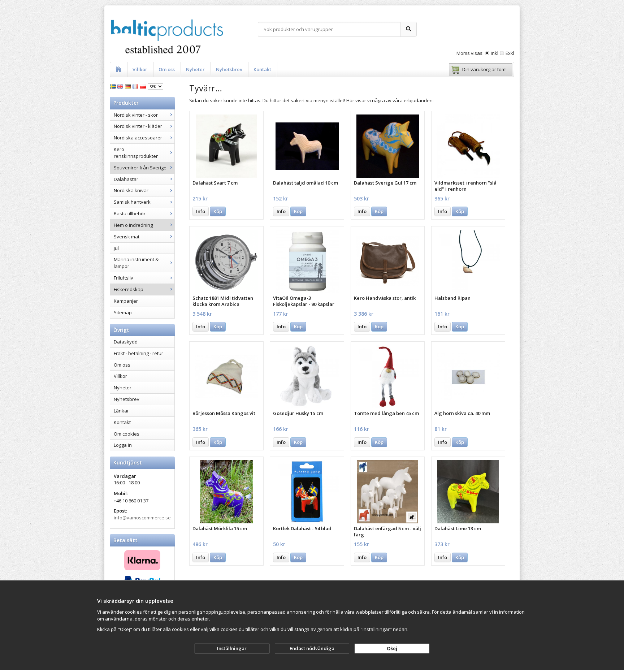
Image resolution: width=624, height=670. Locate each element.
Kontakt (262, 69)
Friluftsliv (123, 278)
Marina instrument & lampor (136, 262)
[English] (121, 86)
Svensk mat (126, 236)
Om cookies (126, 434)
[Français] (136, 86)
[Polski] (144, 86)
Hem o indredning (133, 225)
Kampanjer (126, 301)
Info (200, 211)
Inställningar (232, 648)
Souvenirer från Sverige (140, 167)
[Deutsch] (129, 86)
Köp (217, 211)
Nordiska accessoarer (138, 137)
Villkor (140, 69)
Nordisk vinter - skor (136, 115)
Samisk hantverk (132, 202)
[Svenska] (113, 86)
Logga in (123, 445)
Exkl (510, 53)
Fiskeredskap (128, 289)
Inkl (494, 53)
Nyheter (195, 69)
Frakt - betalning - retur (138, 353)
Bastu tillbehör (130, 213)
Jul (116, 248)
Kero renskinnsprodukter (136, 152)
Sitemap (123, 312)
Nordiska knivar (131, 190)
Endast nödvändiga (312, 648)
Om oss (167, 69)
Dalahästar (126, 179)
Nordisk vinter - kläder (138, 126)
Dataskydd (126, 341)
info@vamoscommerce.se (142, 517)
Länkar (121, 410)
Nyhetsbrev (229, 69)
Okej (392, 648)
